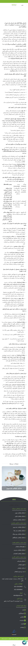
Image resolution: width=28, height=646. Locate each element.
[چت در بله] (24, 642)
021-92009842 (18, 589)
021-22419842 (18, 586)
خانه (26, 16)
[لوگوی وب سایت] (14, 5)
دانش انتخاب (19, 16)
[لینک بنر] (14, 478)
